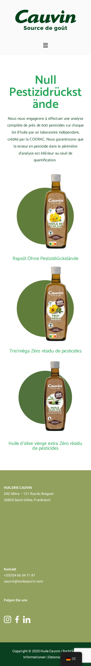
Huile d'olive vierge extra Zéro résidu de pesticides (45, 446)
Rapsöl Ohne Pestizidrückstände (45, 259)
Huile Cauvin (51, 651)
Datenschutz (58, 657)
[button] (45, 45)
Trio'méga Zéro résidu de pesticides (45, 351)
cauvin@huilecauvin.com (23, 581)
